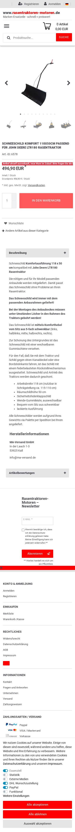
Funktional (16, 791)
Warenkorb (9, 619)
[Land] (66, 4)
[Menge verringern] (14, 204)
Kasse (20, 619)
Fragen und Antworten (15, 687)
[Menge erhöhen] (14, 197)
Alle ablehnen (38, 814)
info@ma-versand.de (23, 457)
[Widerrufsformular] (6, 663)
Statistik (14, 774)
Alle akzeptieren (37, 804)
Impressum (9, 655)
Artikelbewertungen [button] (22, 473)
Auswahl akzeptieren (37, 823)
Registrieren (10, 596)
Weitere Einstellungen (16, 795)
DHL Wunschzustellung (23, 783)
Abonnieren (35, 553)
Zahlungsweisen (12, 704)
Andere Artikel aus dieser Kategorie (26, 230)
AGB (5, 649)
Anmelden (8, 590)
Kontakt (7, 681)
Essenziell (15, 770)
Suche (64, 37)
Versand (7, 698)
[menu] (6, 26)
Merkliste (8, 613)
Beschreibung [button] (18, 252)
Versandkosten (36, 185)
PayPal (13, 787)
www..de (31, 14)
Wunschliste (16, 223)
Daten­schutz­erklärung (15, 644)
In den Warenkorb (46, 200)
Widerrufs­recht (11, 638)
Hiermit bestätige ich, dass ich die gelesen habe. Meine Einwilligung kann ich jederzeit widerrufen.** (39, 536)
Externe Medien (18, 779)
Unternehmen (10, 693)
